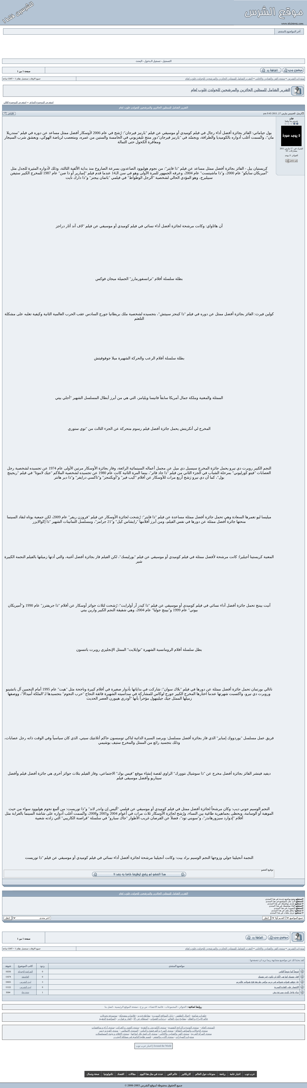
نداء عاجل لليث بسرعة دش (286, 992)
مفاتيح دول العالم (177, 1018)
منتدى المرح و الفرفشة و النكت (156, 1030)
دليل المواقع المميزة (162, 1015)
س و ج (143, 1006)
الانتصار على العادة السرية (286, 987)
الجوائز (182, 1006)
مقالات (132, 1074)
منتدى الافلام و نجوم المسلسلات (112, 1033)
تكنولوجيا (108, 1074)
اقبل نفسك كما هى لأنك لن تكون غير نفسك (278, 976)
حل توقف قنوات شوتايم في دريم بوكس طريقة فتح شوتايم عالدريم (267, 982)
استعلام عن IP (141, 1018)
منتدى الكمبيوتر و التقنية (153, 1027)
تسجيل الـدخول (152, 61)
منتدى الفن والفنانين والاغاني (270, 78)
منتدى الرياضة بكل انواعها (144, 1033)
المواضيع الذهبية (107, 1018)
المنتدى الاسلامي (129, 1030)
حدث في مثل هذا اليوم (151, 1074)
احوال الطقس (182, 1015)
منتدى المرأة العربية (201, 1033)
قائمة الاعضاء (156, 1006)
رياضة (222, 1074)
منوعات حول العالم (205, 1074)
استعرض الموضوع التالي (15, 102)
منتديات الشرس (295, 78)
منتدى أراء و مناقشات (103, 1027)
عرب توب (250, 1074)
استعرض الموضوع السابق (41, 102)
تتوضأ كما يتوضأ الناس (289, 971)
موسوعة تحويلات (108, 1015)
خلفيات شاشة (199, 1015)
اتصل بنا (109, 1006)
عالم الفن (172, 1074)
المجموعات (171, 1006)
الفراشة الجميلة (25, 971)
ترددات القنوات (158, 1018)
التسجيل (166, 61)
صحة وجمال (93, 1074)
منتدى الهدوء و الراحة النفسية (183, 1027)
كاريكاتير (186, 1074)
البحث (139, 61)
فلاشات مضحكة (127, 1015)
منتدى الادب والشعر (163, 1036)
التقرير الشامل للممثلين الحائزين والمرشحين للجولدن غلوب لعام (219, 78)
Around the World (162, 1045)
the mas (25, 992)
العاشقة (25, 976)
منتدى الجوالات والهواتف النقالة (191, 1030)
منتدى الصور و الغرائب (127, 1027)
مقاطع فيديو (144, 1015)
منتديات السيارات (185, 1036)
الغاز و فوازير (125, 1018)
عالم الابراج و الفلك (198, 1018)
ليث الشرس (25, 982)
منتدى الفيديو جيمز (108, 1030)
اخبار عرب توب (144, 1045)
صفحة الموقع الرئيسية (126, 1006)
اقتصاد (120, 1074)
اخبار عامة (235, 1074)
